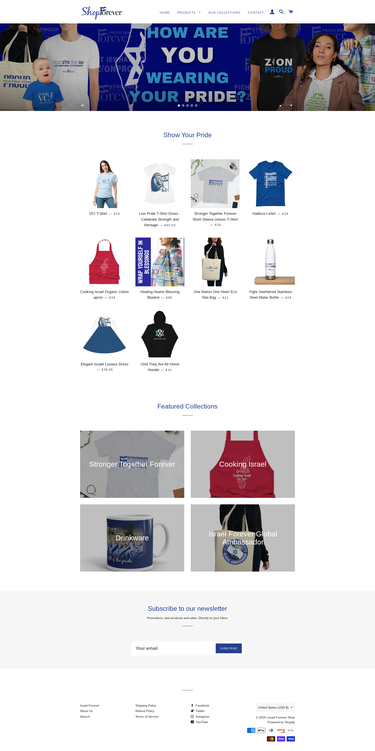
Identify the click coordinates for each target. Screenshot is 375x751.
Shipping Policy (145, 705)
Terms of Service (146, 716)
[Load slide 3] (187, 105)
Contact (256, 12)
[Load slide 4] (192, 105)
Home (165, 12)
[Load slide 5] (196, 105)
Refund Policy (144, 711)
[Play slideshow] (280, 105)
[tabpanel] (187, 64)
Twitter (200, 711)
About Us (86, 711)
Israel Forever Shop (281, 717)
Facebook (202, 705)
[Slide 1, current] (179, 105)
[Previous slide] (82, 105)
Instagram (202, 716)
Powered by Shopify (281, 722)
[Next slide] (291, 105)
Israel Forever (89, 705)
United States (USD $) (273, 707)
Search (85, 716)
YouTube (201, 722)
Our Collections (224, 12)
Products (187, 12)
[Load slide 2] (183, 105)
